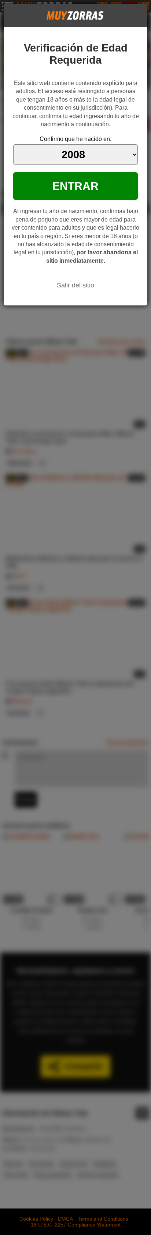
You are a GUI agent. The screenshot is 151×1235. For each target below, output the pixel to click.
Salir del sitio (75, 285)
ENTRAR (75, 186)
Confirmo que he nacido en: (75, 139)
